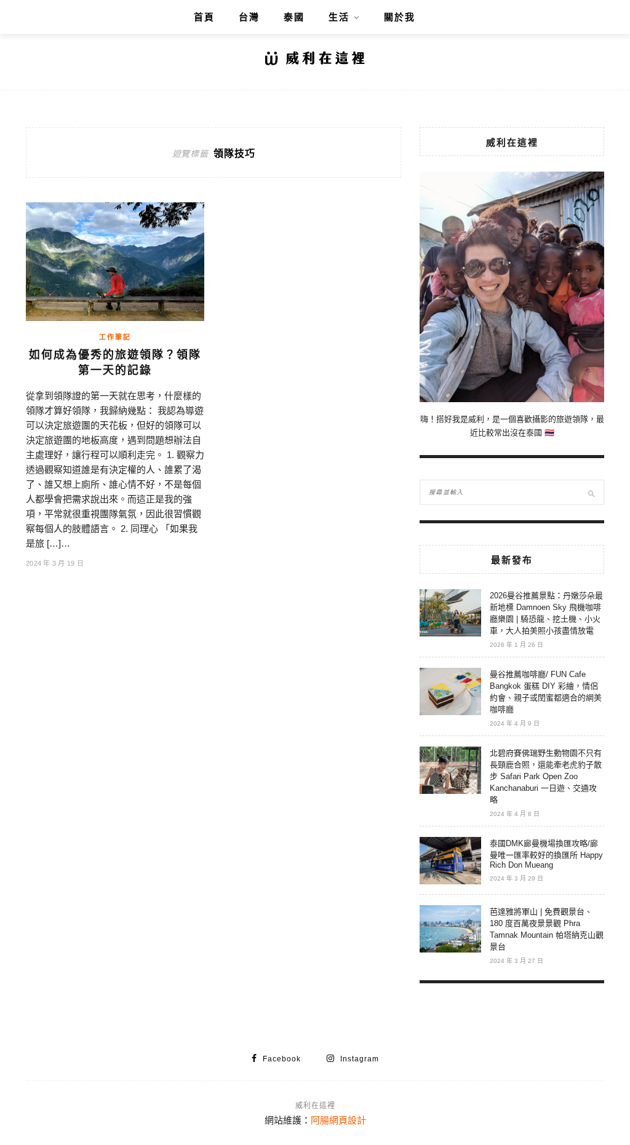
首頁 (204, 17)
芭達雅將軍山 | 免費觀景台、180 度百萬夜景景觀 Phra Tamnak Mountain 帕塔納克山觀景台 (547, 929)
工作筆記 (115, 337)
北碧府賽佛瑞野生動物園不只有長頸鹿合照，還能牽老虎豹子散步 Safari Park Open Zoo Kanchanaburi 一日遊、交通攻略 (546, 776)
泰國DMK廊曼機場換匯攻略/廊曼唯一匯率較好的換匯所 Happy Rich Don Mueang (546, 854)
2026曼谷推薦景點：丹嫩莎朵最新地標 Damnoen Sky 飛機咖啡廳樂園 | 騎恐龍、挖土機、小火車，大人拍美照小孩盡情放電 (546, 613)
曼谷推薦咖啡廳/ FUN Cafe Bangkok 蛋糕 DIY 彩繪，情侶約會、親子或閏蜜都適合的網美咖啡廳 (546, 692)
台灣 (249, 17)
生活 (339, 17)
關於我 (399, 17)
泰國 (294, 17)
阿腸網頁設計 (338, 1120)
